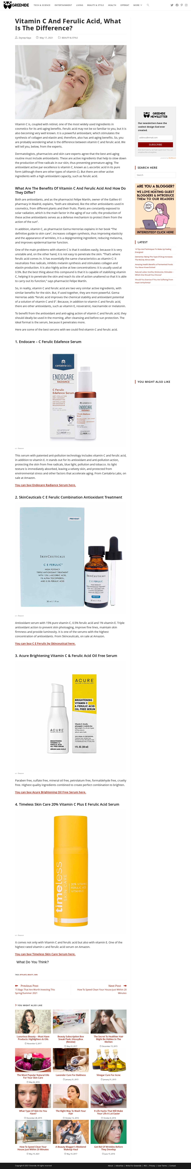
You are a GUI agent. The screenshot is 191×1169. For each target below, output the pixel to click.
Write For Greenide (133, 1165)
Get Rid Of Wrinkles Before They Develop (108, 1148)
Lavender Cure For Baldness (71, 1075)
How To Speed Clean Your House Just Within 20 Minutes (33, 1148)
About (110, 1165)
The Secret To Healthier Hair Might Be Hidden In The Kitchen (108, 1039)
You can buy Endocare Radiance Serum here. (45, 485)
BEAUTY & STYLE (70, 37)
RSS (145, 1165)
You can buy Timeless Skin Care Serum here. (45, 954)
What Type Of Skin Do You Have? (33, 1112)
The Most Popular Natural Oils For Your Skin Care (33, 1076)
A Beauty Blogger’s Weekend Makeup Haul (71, 1148)
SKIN (36, 975)
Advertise (119, 1165)
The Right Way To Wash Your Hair (71, 1112)
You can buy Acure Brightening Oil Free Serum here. (50, 792)
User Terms (162, 1165)
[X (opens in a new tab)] (172, 5)
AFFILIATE (23, 975)
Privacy (152, 1165)
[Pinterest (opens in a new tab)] (182, 5)
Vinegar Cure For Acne (108, 1075)
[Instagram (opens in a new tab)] (186, 5)
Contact (172, 1165)
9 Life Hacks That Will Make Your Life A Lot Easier (108, 1112)
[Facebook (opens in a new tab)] (177, 5)
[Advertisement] (155, 59)
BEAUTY (30, 975)
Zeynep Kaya (25, 37)
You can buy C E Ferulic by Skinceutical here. (45, 643)
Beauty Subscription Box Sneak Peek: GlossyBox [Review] (71, 1039)
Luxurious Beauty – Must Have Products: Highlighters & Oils (33, 1038)
